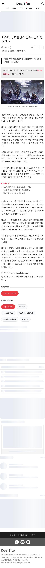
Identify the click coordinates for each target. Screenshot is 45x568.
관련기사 (4, 183)
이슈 (20, 8)
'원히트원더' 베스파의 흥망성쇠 (14, 193)
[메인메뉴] (3, 3)
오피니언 (29, 8)
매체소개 (12, 535)
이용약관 (32, 535)
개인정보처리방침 (22, 535)
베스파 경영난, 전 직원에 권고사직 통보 (16, 190)
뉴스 (7, 8)
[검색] (42, 3)
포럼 (37, 8)
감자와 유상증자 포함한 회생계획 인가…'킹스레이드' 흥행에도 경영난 (23, 60)
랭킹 (14, 8)
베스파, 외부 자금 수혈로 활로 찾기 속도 (17, 187)
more (9, 183)
